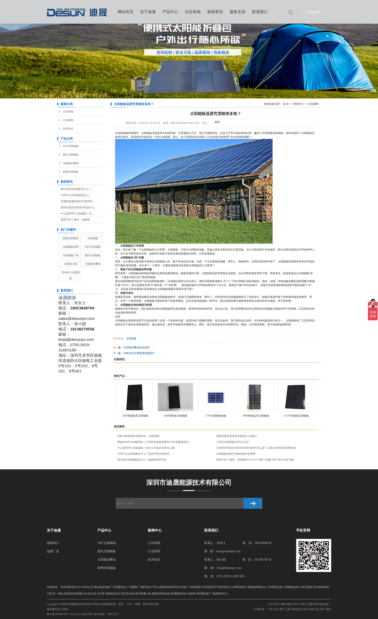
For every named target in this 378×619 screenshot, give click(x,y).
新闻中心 (155, 530)
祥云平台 (87, 614)
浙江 (282, 609)
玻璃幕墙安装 (179, 593)
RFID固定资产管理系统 (214, 587)
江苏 (287, 609)
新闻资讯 (215, 12)
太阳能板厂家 (71, 255)
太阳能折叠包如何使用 (136, 347)
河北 (316, 609)
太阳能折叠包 (71, 163)
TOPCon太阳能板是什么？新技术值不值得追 (143, 453)
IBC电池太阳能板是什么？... (77, 189)
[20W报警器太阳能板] (175, 397)
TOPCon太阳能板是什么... (76, 195)
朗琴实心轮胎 (178, 587)
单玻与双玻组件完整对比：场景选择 (138, 436)
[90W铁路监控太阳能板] (256, 397)
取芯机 (126, 593)
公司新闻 (68, 111)
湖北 (328, 609)
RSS (295, 604)
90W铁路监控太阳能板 (256, 415)
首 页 (286, 103)
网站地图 (286, 604)
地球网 (191, 593)
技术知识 (68, 128)
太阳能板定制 (71, 246)
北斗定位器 (89, 593)
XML (303, 604)
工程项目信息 (274, 587)
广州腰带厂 (133, 587)
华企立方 (113, 614)
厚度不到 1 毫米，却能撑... (76, 219)
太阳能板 (93, 238)
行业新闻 (68, 120)
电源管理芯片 (220, 593)
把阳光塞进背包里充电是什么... (79, 207)
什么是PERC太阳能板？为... (77, 213)
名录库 (101, 593)
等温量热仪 (119, 587)
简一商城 (58, 593)
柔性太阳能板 (71, 154)
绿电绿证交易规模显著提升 (139, 353)
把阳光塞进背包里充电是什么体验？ (237, 436)
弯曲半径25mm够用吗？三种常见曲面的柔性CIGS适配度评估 (153, 442)
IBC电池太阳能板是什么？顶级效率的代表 (141, 459)
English (314, 12)
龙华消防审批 (68, 587)
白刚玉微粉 (306, 587)
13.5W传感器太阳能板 (296, 415)
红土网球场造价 (238, 587)
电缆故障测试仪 (257, 587)
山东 (305, 609)
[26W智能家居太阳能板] (135, 397)
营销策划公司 (113, 593)
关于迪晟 (148, 12)
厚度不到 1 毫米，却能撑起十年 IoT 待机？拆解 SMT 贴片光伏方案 (255, 459)
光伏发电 (193, 12)
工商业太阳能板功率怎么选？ (233, 442)
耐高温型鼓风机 (161, 593)
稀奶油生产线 (148, 587)
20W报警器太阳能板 (175, 415)
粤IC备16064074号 (57, 614)
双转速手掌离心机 (140, 593)
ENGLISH (273, 604)
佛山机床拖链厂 (103, 587)
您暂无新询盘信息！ (319, 604)
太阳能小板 (70, 263)
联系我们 (260, 12)
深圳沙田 (296, 609)
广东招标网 (193, 587)
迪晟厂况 (53, 551)
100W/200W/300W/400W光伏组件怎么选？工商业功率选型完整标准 (256, 447)
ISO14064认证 (85, 587)
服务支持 (237, 12)
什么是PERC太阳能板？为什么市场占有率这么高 (146, 447)
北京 (276, 609)
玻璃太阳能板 (71, 171)
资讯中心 (298, 103)
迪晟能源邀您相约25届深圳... (77, 201)
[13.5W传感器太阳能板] (296, 397)
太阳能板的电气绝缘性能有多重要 (236, 453)
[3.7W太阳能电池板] (216, 397)
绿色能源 (264, 320)
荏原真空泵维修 (73, 593)
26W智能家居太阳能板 (135, 415)
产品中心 (170, 12)
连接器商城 (163, 587)
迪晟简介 (53, 543)
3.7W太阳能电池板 (215, 415)
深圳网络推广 (204, 593)
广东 (270, 609)
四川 (322, 609)
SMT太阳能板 (71, 146)
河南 (310, 609)
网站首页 (125, 12)
